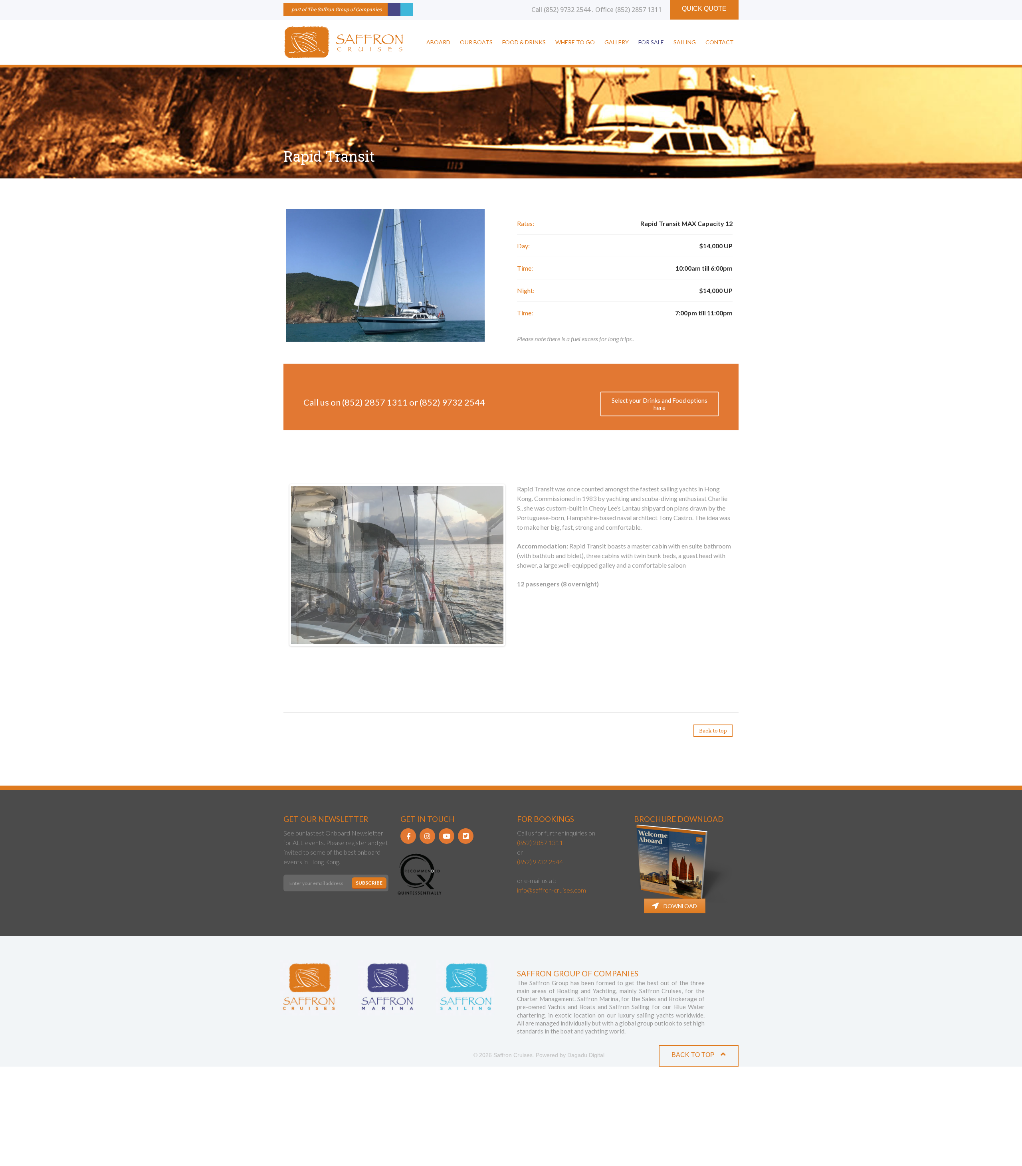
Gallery (616, 42)
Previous (279, 564)
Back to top (713, 829)
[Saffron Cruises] (343, 42)
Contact (719, 42)
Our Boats (476, 42)
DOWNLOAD (680, 1005)
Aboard (438, 42)
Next (515, 564)
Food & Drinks (524, 42)
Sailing (684, 42)
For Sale (651, 42)
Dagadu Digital (585, 1154)
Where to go (575, 42)
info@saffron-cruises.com (551, 989)
